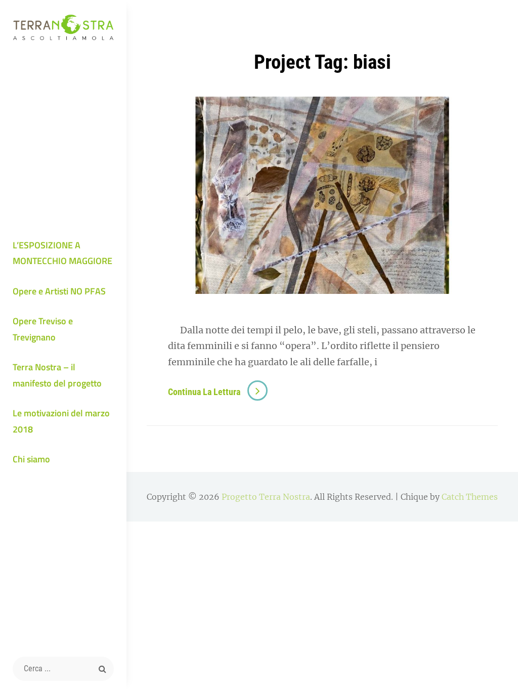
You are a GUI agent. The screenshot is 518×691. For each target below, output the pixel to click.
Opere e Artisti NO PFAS (59, 291)
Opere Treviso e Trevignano (43, 329)
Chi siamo (31, 459)
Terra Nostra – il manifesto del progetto (57, 375)
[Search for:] (63, 669)
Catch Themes (470, 497)
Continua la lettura (218, 391)
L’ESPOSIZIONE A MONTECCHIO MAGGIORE (62, 253)
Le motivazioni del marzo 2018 (61, 421)
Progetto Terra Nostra (266, 497)
